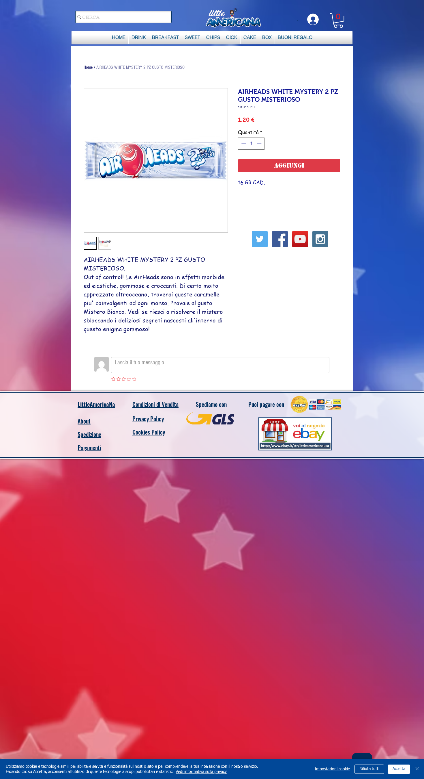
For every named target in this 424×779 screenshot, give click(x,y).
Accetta (399, 769)
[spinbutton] (251, 143)
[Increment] (259, 143)
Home (88, 67)
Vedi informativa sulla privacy (201, 772)
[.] (312, 19)
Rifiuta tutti (369, 769)
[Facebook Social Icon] (280, 239)
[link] (338, 20)
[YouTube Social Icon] (300, 239)
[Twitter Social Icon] (260, 239)
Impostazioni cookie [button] (332, 769)
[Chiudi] (417, 769)
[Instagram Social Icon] (320, 239)
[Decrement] (243, 143)
